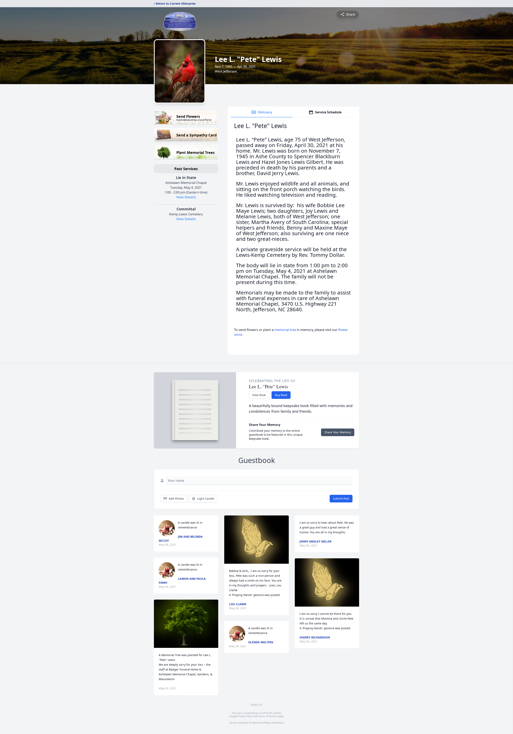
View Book (259, 395)
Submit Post (341, 498)
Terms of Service (267, 716)
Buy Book (281, 395)
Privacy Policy (245, 716)
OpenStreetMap (261, 722)
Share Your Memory (337, 432)
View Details (186, 197)
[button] (186, 624)
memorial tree (285, 330)
